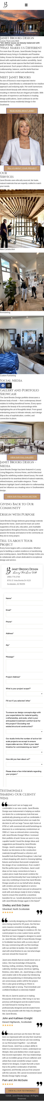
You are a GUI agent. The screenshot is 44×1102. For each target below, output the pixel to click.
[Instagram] (9, 385)
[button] (26, 5)
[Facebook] (3, 385)
